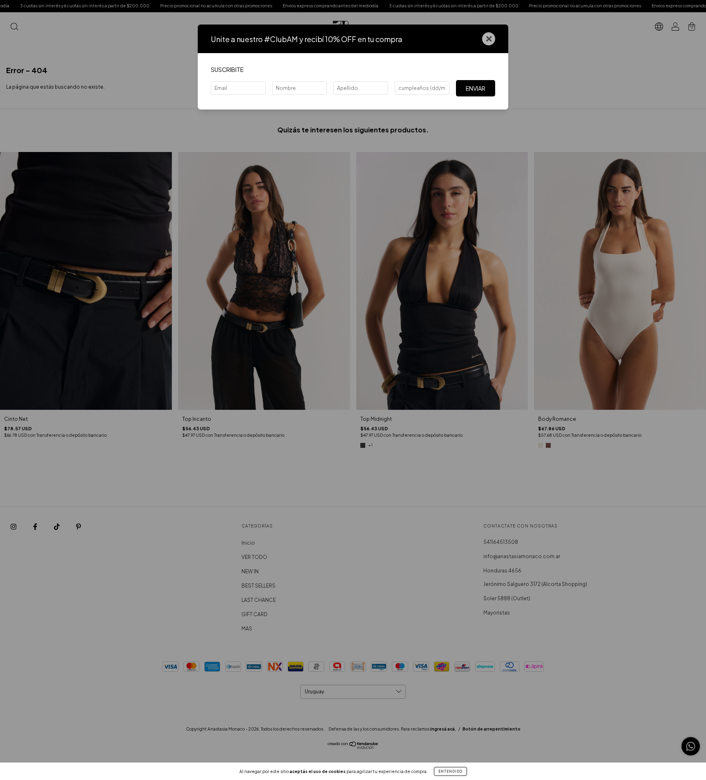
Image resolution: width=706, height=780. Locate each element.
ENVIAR (475, 88)
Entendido (450, 771)
